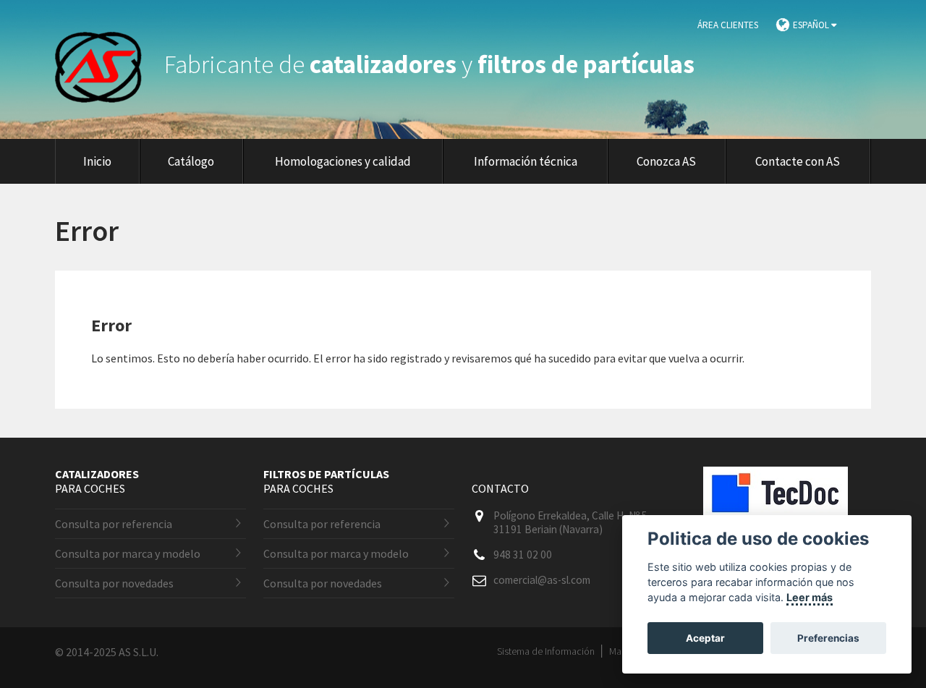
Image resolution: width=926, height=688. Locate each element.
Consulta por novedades (114, 583)
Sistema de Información (546, 651)
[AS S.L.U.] (107, 64)
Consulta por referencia (113, 524)
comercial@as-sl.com (541, 580)
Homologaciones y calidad (343, 161)
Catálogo (191, 161)
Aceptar (705, 638)
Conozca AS (666, 161)
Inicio (97, 161)
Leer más (809, 597)
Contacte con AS (797, 161)
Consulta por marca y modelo (127, 553)
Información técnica (525, 161)
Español (812, 25)
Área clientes (727, 25)
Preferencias (828, 638)
